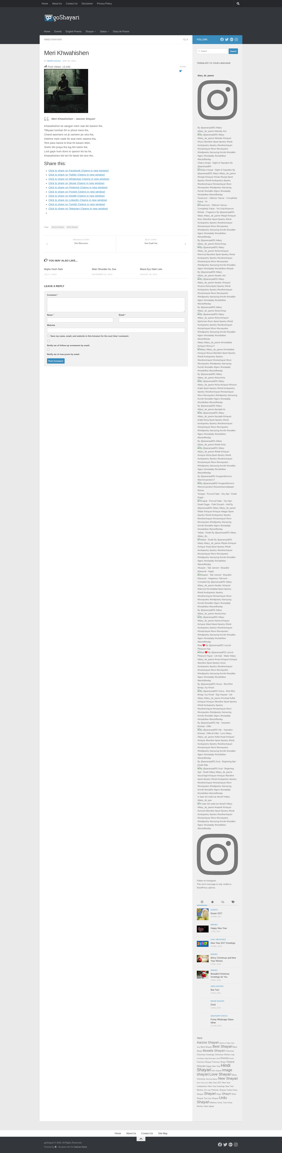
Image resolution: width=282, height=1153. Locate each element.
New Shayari (228, 1078)
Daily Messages (218, 939)
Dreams (224, 1058)
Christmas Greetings (205, 1055)
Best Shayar (206, 1047)
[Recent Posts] (202, 902)
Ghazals (201, 1066)
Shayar (200, 1094)
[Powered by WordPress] (56, 1147)
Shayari (90, 31)
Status (103, 31)
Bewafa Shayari (214, 1050)
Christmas (229, 1051)
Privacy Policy (104, 3)
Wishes (214, 925)
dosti (218, 1058)
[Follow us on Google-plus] (231, 39)
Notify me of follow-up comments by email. (68, 345)
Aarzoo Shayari (58, 227)
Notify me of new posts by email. (63, 354)
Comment (52, 295)
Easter (231, 1058)
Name (50, 315)
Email (122, 315)
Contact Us (72, 3)
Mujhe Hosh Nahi (53, 269)
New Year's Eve (202, 1083)
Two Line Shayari (211, 1098)
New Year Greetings (216, 1086)
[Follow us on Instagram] (236, 39)
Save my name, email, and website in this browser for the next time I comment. (90, 336)
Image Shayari (217, 1001)
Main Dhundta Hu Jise (104, 269)
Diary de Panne (121, 31)
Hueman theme (80, 1147)
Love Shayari (220, 1074)
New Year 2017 (215, 1083)
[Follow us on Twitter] (227, 39)
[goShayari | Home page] (61, 17)
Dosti (213, 1004)
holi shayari (216, 1071)
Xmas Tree (222, 1102)
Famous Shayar (204, 1062)
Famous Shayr (219, 1062)
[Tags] (233, 902)
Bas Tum (215, 990)
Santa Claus (232, 1090)
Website (51, 325)
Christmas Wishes (222, 1055)
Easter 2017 (216, 913)
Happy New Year (219, 928)
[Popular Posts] (212, 902)
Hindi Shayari (53, 39)
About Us (57, 3)
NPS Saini (207, 1090)
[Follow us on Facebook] (222, 39)
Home (45, 3)
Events (58, 31)
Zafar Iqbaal (209, 1106)
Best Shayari (222, 1046)
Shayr (218, 1094)
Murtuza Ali (54, 61)
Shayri (226, 1093)
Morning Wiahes (212, 1079)
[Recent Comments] (222, 902)
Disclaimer (87, 3)
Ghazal (230, 1061)
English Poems (74, 31)
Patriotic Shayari (218, 1090)
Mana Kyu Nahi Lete (151, 269)
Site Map (162, 1133)
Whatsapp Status (219, 1016)
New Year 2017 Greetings (223, 943)
